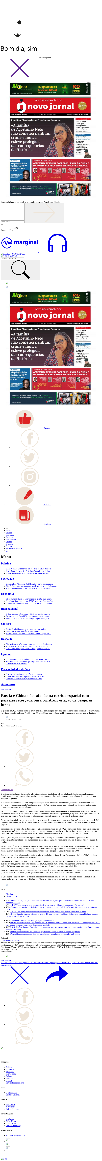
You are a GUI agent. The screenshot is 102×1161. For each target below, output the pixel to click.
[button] (28, 428)
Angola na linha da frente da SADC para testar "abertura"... (29, 601)
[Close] (19, 77)
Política (6, 563)
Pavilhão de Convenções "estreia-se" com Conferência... (28, 571)
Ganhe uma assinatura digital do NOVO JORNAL (26, 676)
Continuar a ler (7, 790)
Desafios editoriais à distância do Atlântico (22, 631)
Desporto (7, 638)
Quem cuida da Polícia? (10, 940)
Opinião (6, 654)
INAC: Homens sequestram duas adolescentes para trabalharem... (31, 586)
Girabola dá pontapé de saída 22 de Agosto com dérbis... (28, 649)
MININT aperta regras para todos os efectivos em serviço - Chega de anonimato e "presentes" (47, 905)
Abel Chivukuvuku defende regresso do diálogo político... (28, 573)
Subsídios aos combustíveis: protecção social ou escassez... (29, 661)
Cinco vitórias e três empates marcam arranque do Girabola (29, 644)
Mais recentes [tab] (11, 896)
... (6, 551)
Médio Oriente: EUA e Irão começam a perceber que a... (28, 618)
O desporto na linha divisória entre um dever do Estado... (28, 659)
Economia (7, 593)
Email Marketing (7, 1157)
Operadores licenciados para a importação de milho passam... (30, 603)
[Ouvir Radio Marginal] (38, 252)
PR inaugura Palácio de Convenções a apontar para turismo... (30, 599)
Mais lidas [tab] (10, 894)
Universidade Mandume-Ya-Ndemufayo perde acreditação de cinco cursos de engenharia (45, 932)
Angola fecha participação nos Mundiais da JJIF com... (27, 646)
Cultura (6, 623)
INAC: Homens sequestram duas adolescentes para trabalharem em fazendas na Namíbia (45, 934)
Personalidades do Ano (15, 669)
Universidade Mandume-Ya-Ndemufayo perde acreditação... (29, 584)
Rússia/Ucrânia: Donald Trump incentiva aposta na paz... (28, 616)
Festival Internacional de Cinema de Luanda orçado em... (28, 633)
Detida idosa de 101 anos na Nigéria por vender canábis (28, 614)
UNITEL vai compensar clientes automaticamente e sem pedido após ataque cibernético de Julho (48, 912)
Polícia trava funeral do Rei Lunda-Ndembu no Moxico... (28, 588)
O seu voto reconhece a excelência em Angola (24, 674)
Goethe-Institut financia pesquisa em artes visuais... (26, 629)
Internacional (9, 608)
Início (8, 530)
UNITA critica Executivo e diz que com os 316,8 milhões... (29, 569)
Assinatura (8, 684)
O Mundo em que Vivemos (16, 664)
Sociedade (7, 578)
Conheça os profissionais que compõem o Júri (24, 679)
